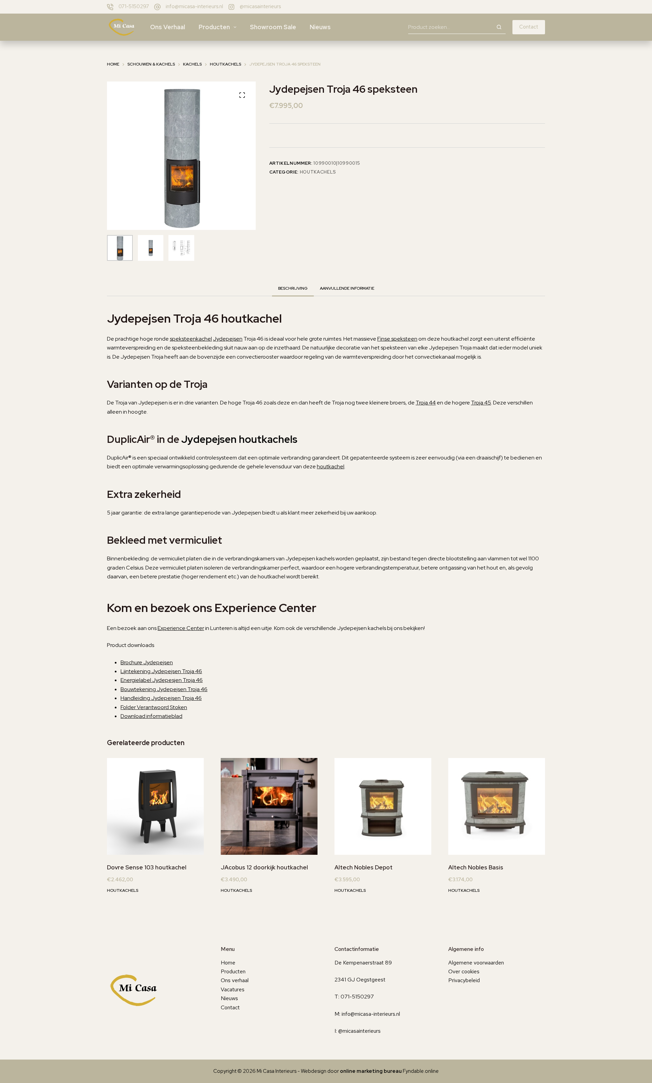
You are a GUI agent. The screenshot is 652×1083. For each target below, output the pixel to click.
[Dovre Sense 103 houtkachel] (155, 806)
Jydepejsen (227, 338)
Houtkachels (318, 172)
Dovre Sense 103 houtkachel (146, 867)
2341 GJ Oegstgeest (359, 979)
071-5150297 (134, 6)
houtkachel (330, 466)
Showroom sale (273, 27)
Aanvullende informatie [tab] (347, 288)
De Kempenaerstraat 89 (363, 962)
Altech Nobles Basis (475, 867)
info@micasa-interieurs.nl (194, 6)
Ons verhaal (167, 27)
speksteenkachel (191, 338)
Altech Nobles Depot (363, 867)
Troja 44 (426, 402)
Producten (214, 27)
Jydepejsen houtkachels (239, 439)
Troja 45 (481, 402)
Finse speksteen (397, 338)
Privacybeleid (464, 980)
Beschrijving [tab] (293, 288)
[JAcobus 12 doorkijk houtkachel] (269, 806)
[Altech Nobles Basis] (496, 806)
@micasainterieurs (260, 6)
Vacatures (232, 989)
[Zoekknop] (499, 27)
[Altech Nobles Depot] (382, 806)
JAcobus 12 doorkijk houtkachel (264, 867)
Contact (528, 26)
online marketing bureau (371, 1071)
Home (228, 962)
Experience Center (181, 628)
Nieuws (320, 27)
